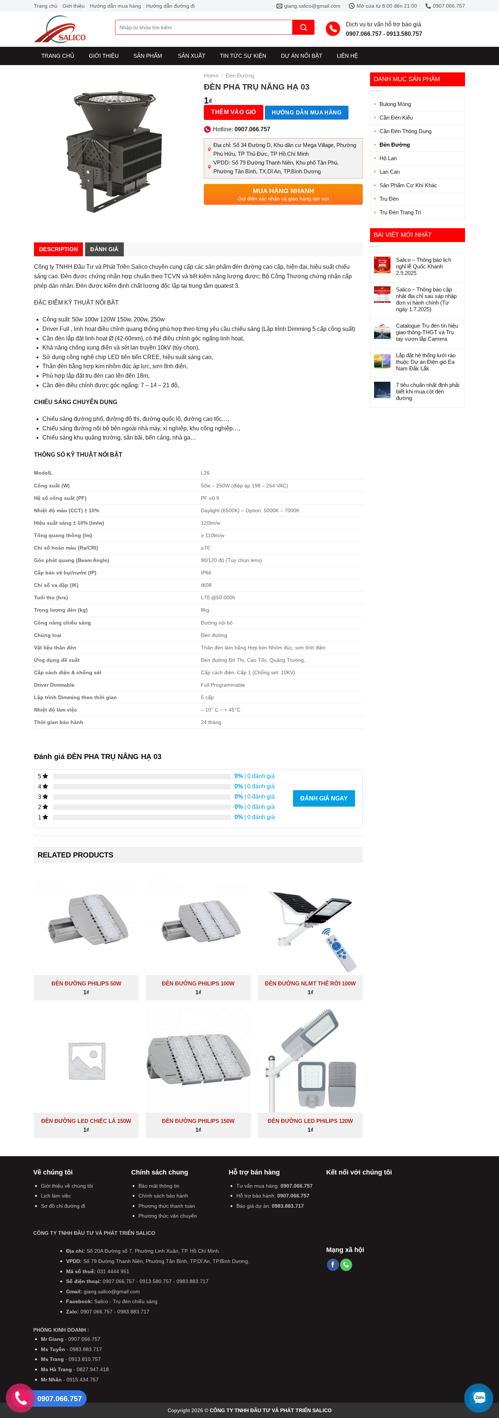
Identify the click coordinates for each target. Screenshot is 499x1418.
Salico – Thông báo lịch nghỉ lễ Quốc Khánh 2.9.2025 (423, 266)
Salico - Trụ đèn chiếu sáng (125, 1301)
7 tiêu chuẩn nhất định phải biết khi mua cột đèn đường (427, 391)
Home (211, 75)
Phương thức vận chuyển (167, 1216)
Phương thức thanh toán (166, 1206)
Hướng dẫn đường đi (170, 6)
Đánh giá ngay (324, 798)
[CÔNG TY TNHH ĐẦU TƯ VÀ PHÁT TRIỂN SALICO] (69, 29)
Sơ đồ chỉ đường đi (63, 1206)
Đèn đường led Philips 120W (310, 1121)
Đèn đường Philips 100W (198, 983)
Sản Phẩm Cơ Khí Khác (408, 185)
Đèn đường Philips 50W (86, 983)
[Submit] (304, 27)
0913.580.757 (156, 1281)
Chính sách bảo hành (163, 1196)
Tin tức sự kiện (243, 56)
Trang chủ (45, 6)
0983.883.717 (288, 1206)
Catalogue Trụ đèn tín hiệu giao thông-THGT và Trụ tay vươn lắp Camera (427, 332)
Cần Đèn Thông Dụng (405, 131)
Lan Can (390, 172)
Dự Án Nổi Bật (301, 56)
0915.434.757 (82, 1380)
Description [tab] (58, 249)
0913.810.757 (85, 1359)
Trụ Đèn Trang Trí (400, 212)
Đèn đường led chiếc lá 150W (86, 1121)
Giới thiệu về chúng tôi (67, 1186)
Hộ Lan (388, 158)
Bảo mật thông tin (158, 1186)
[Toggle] (458, 131)
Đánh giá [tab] (104, 249)
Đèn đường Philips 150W (198, 1121)
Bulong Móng (395, 104)
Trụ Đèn (389, 199)
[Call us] (346, 1265)
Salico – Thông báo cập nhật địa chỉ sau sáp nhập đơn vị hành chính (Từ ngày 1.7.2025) (426, 299)
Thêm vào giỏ (233, 112)
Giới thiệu (73, 6)
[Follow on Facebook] (333, 1265)
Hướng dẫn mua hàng (115, 6)
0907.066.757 (297, 1186)
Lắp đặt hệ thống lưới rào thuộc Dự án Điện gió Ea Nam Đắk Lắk (426, 362)
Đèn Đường (395, 145)
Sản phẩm (147, 56)
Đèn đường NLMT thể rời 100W (310, 983)
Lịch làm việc (56, 1196)
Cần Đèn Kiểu (396, 117)
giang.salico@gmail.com (112, 1291)
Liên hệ (347, 56)
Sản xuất (191, 56)
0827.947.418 (93, 1369)
